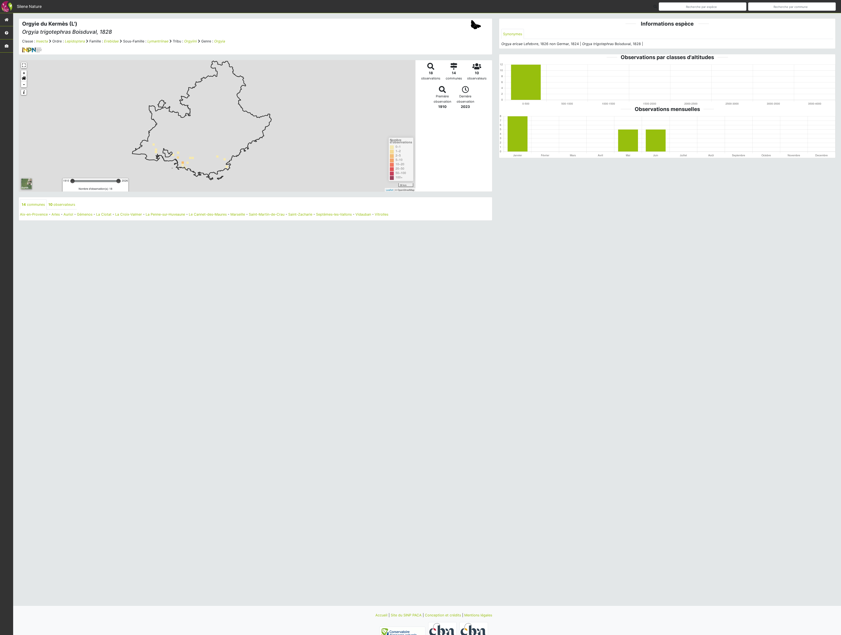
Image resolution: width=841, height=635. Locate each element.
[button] (24, 79)
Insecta (42, 41)
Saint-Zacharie (300, 214)
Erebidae (111, 41)
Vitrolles (381, 214)
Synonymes (512, 34)
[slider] (72, 181)
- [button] (24, 84)
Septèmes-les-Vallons (334, 214)
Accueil (382, 615)
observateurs (61, 204)
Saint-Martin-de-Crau (266, 214)
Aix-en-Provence (34, 214)
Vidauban (363, 214)
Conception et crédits (443, 615)
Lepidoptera (75, 41)
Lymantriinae (157, 41)
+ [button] (24, 73)
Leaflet (389, 190)
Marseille (237, 214)
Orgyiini (190, 41)
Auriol (68, 214)
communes (33, 204)
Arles (55, 214)
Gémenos (84, 214)
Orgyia (219, 41)
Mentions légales (478, 615)
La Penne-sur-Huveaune (165, 214)
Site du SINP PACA (407, 615)
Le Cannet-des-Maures (208, 214)
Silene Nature (29, 6)
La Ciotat (103, 214)
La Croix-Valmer (128, 214)
